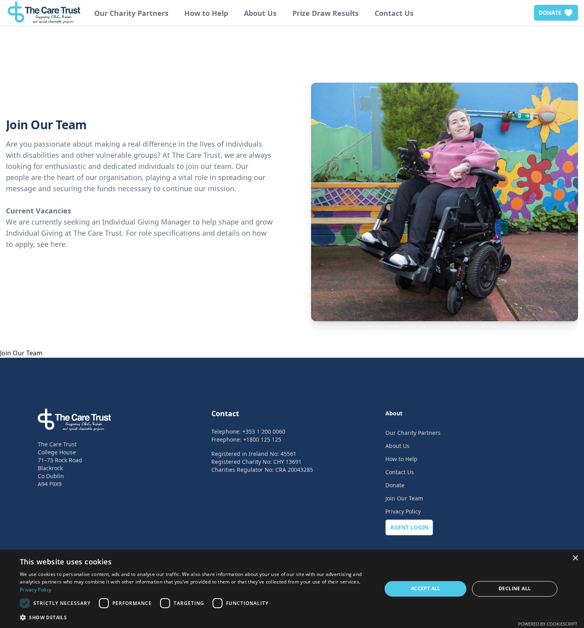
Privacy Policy (403, 511)
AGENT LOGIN (409, 527)
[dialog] (292, 589)
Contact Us (394, 13)
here (58, 244)
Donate (394, 485)
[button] (195, 617)
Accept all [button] (426, 588)
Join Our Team (404, 498)
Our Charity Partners (131, 13)
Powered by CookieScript (547, 624)
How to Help (206, 13)
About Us (260, 13)
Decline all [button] (515, 588)
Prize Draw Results (325, 13)
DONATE (550, 12)
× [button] (575, 558)
